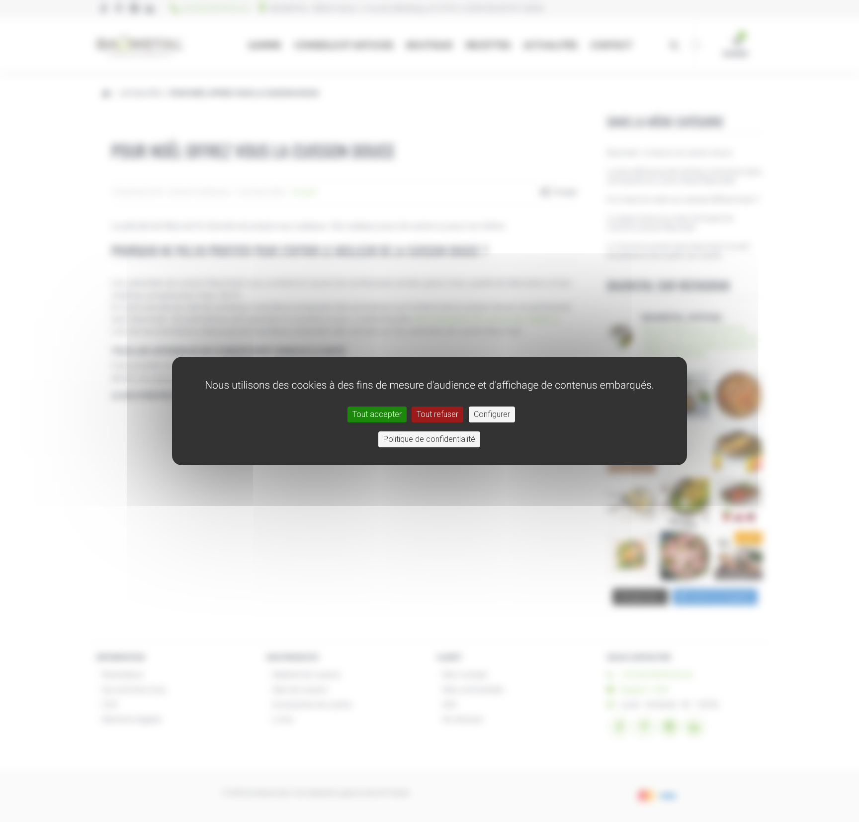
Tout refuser (437, 414)
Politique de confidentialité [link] (429, 439)
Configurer (492, 414)
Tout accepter (377, 414)
